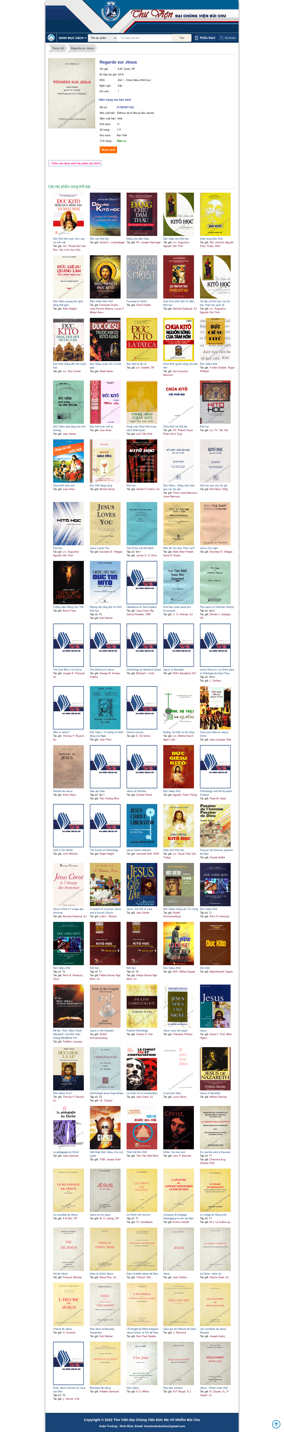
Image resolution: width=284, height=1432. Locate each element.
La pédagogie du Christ (66, 1152)
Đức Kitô (205, 968)
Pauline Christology (137, 1030)
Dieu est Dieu (97, 791)
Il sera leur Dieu (172, 1093)
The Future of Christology (104, 850)
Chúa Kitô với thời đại (175, 426)
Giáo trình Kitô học (173, 850)
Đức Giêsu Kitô (208, 364)
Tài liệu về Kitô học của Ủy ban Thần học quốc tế (215, 303)
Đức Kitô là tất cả (136, 364)
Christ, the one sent (174, 1152)
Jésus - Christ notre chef (214, 1387)
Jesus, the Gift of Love (139, 909)
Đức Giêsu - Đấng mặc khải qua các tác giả (178, 487)
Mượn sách (108, 149)
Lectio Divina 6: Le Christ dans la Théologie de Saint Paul (217, 671)
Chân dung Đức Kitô (211, 238)
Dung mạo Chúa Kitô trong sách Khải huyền (141, 428)
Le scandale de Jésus (65, 1214)
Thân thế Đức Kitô (137, 1152)
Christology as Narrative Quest (144, 669)
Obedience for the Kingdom (142, 607)
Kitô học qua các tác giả (213, 485)
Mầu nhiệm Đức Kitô (101, 301)
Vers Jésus (133, 1387)
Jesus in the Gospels (102, 1030)
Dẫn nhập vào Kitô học (176, 238)
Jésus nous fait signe (175, 1030)
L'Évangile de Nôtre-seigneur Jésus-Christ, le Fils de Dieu (142, 1330)
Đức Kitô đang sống (101, 485)
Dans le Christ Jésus (101, 1273)
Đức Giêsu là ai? (62, 1093)
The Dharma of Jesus (102, 669)
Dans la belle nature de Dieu (142, 1273)
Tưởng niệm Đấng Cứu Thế (68, 607)
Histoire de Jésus (63, 791)
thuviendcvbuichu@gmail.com (164, 1426)
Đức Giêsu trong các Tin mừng (180, 909)
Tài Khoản (230, 38)
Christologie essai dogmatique (106, 1093)
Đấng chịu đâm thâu (138, 238)
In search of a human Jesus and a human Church (105, 910)
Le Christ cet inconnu (138, 1214)
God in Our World (62, 850)
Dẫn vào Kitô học (99, 238)
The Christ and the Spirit (140, 548)
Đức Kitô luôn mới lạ (101, 426)
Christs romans (135, 732)
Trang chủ (58, 48)
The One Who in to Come (67, 669)
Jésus (166, 1273)
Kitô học (204, 426)
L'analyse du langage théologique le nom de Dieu (178, 1216)
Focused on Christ (137, 301)
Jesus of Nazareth (173, 669)
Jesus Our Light (209, 548)
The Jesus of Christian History (217, 607)
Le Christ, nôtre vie (210, 1273)
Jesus (203, 1030)
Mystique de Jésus (100, 1387)
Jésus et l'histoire (136, 791)
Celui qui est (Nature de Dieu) (179, 1329)
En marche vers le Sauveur (215, 1152)
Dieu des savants (173, 1387)
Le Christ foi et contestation (142, 1093)
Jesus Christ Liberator (139, 850)
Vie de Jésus (60, 1273)
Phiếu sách (207, 38)
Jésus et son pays (100, 1214)
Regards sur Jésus (82, 48)
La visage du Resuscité (213, 1214)
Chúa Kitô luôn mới (63, 485)
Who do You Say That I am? (179, 548)
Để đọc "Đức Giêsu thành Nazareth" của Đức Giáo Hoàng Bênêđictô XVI (67, 1034)
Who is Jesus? (61, 732)
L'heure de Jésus (62, 1329)
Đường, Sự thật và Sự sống (178, 732)
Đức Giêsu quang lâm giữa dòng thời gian (68, 303)
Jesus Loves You (99, 548)
